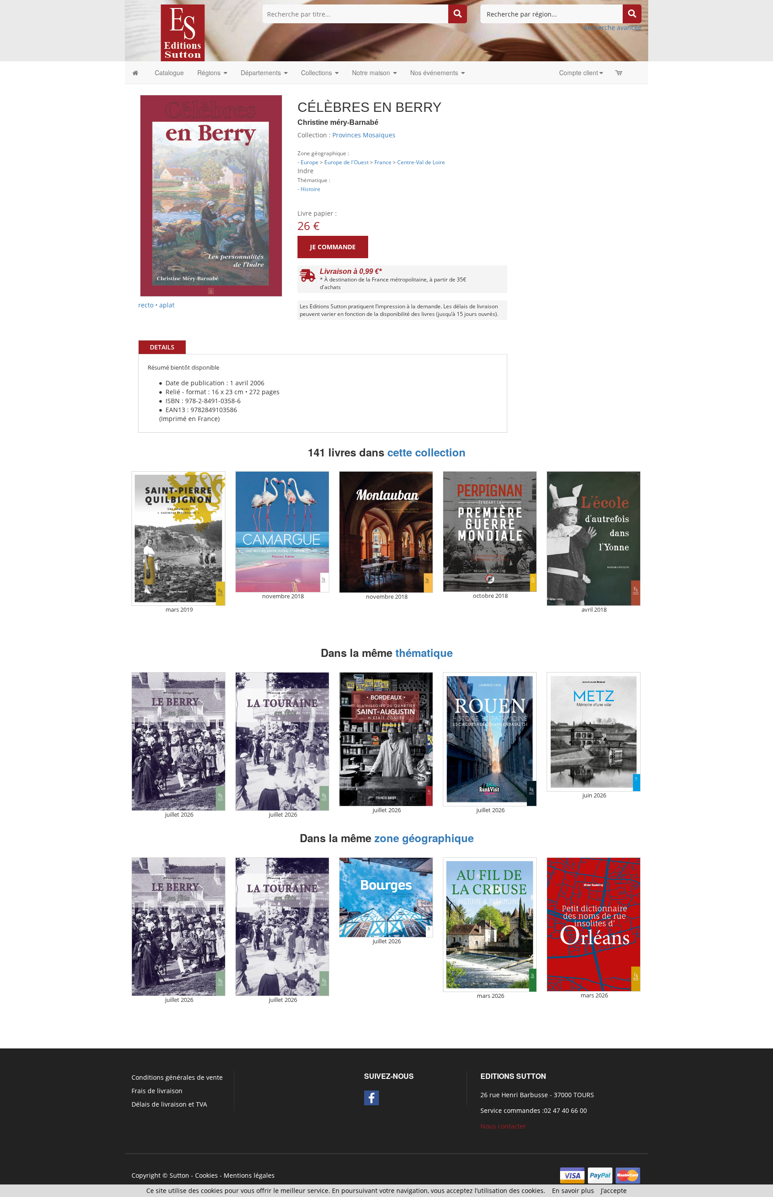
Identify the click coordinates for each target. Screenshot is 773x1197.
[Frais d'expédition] (307, 277)
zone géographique (424, 837)
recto (145, 305)
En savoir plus (573, 1190)
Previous (127, 156)
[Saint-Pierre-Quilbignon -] (178, 538)
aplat (166, 305)
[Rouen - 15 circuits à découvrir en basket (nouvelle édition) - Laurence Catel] (490, 739)
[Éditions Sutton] (183, 32)
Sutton (179, 1175)
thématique (424, 652)
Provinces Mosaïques (363, 135)
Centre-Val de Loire (421, 162)
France (382, 162)
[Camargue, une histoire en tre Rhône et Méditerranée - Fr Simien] (282, 531)
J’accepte (614, 1190)
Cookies (206, 1175)
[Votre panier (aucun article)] (619, 72)
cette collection (426, 452)
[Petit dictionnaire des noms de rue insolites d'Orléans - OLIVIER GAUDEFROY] (594, 924)
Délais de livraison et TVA (169, 1104)
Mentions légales (249, 1175)
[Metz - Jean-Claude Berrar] (594, 732)
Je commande (333, 247)
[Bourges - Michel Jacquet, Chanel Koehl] (386, 897)
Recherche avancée (612, 27)
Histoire (310, 188)
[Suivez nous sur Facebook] (371, 1098)
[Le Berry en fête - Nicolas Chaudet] (178, 741)
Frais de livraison (157, 1090)
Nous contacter (503, 1126)
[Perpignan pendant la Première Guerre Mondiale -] (490, 531)
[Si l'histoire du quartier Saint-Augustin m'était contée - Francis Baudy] (386, 739)
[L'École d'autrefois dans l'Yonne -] (594, 538)
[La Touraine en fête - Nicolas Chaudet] (282, 741)
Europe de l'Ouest (346, 162)
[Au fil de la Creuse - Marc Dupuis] (490, 924)
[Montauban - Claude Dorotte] (386, 531)
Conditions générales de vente (177, 1077)
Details (162, 347)
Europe (310, 162)
